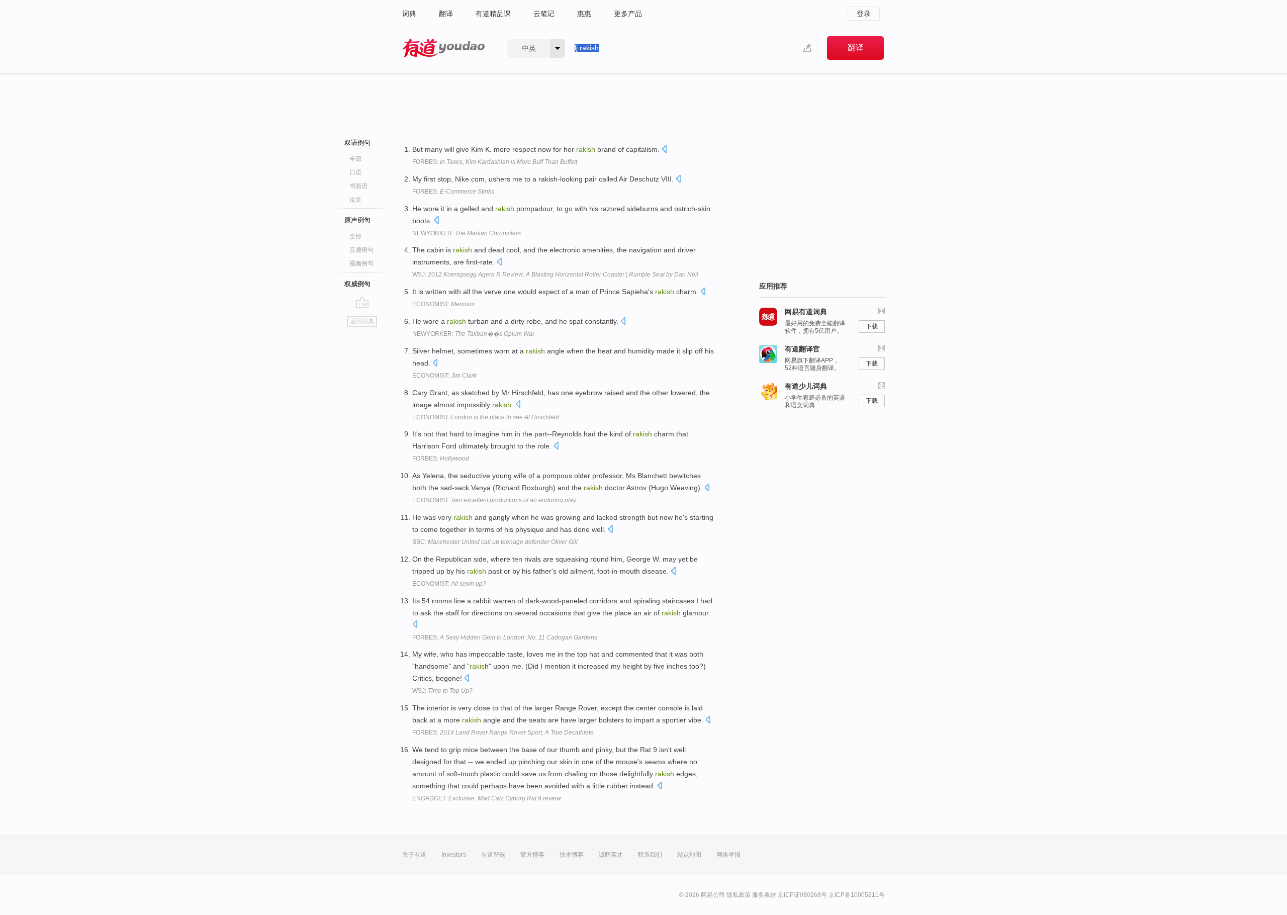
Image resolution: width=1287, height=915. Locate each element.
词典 (409, 14)
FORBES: (494, 161)
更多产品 (628, 14)
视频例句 (361, 263)
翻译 (446, 14)
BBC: (495, 541)
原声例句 (357, 220)
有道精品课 (493, 14)
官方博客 (532, 854)
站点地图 (689, 854)
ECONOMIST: (443, 304)
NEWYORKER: (466, 233)
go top (362, 302)
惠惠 (584, 14)
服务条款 (764, 894)
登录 (864, 14)
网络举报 (728, 854)
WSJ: (555, 274)
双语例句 (357, 142)
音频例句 (361, 249)
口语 (355, 172)
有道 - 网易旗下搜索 (443, 48)
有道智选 (493, 854)
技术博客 (572, 854)
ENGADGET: (486, 798)
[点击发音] (664, 150)
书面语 (358, 186)
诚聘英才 (611, 854)
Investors (453, 854)
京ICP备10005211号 (857, 894)
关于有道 (414, 854)
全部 (355, 158)
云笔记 (544, 14)
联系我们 (650, 854)
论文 (355, 199)
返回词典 (362, 321)
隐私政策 (738, 894)
